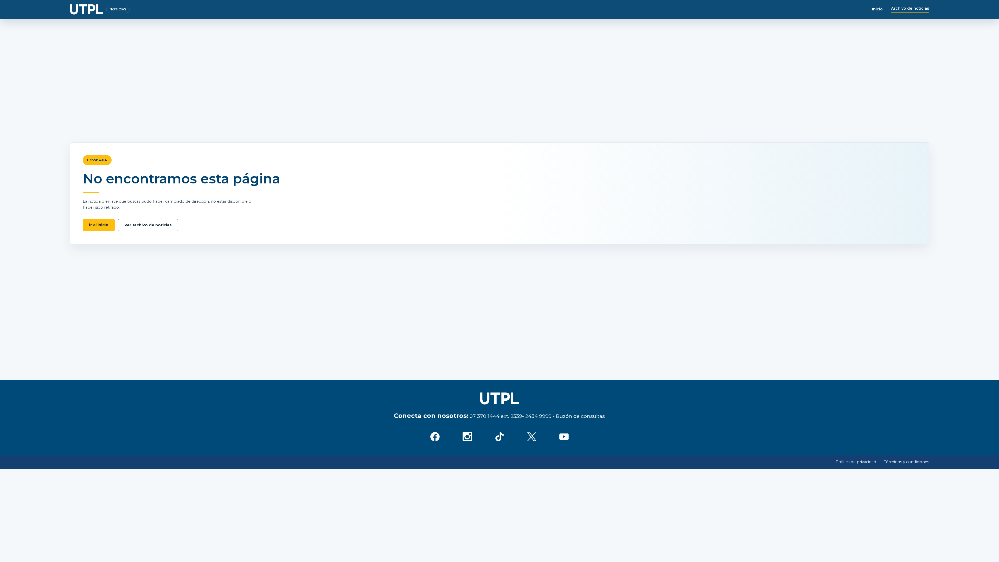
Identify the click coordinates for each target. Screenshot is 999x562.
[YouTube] (564, 436)
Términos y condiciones (906, 461)
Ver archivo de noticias (148, 225)
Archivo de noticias (910, 8)
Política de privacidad (856, 461)
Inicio (877, 9)
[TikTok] (499, 436)
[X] (531, 436)
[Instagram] (467, 436)
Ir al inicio (98, 224)
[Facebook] (435, 436)
